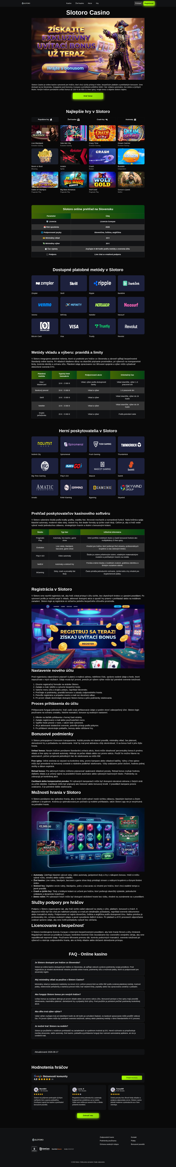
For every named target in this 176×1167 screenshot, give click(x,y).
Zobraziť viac (88, 1115)
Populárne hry (43, 119)
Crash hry (100, 119)
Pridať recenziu (132, 1078)
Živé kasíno (72, 119)
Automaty (129, 119)
